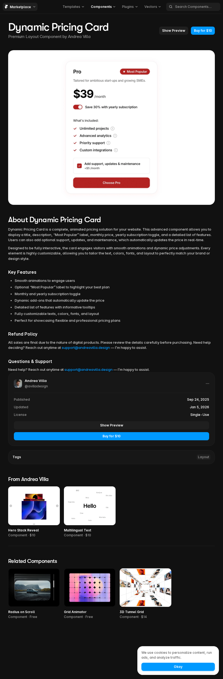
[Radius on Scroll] (34, 594)
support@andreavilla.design (86, 347)
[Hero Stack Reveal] (34, 512)
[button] (73, 7)
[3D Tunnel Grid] (145, 594)
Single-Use (199, 415)
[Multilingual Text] (90, 512)
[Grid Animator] (90, 594)
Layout (203, 457)
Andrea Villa (79, 36)
